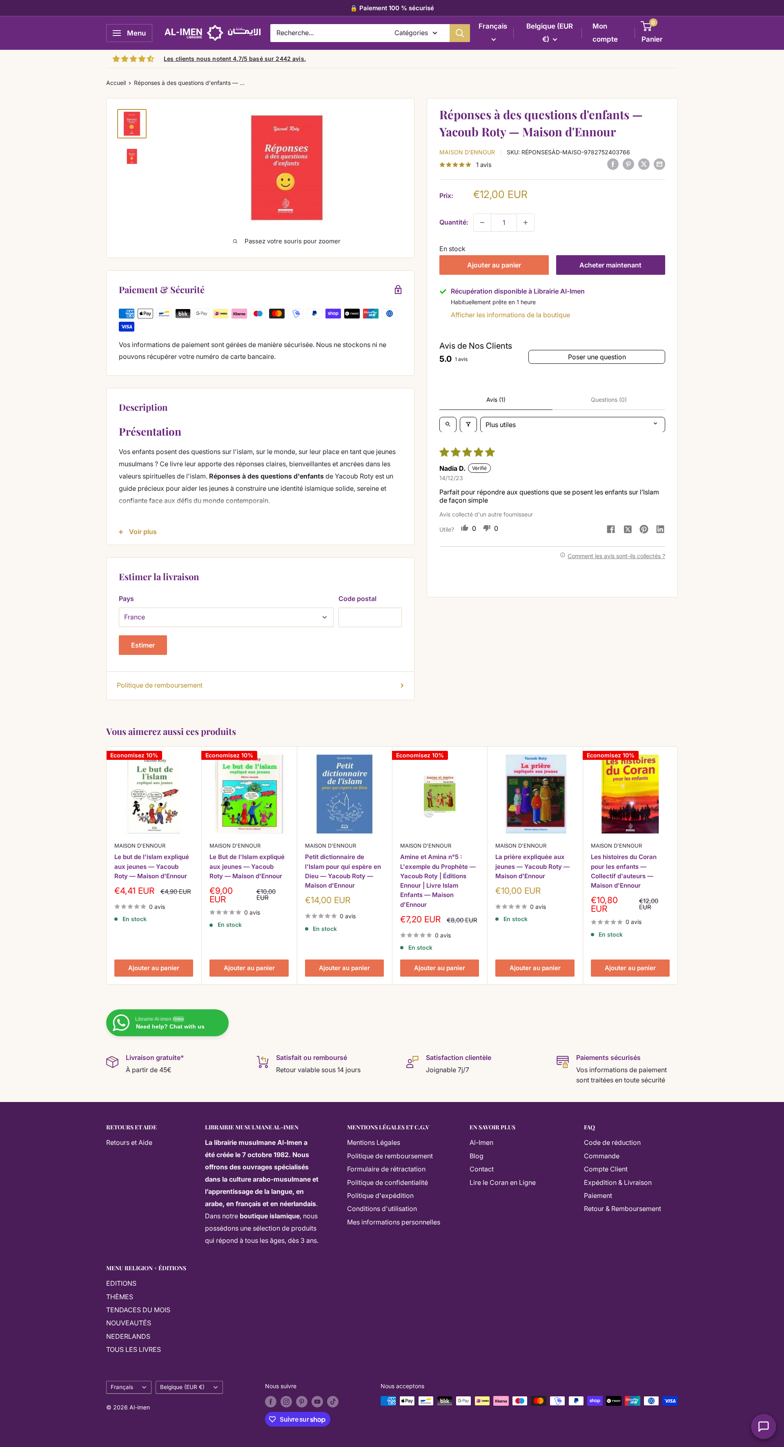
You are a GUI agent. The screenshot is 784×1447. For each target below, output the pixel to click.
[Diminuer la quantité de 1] (482, 222)
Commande (601, 1156)
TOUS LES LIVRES (133, 1349)
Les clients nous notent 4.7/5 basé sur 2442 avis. (235, 58)
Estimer (143, 645)
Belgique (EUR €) (182, 1387)
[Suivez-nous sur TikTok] (333, 1401)
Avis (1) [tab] (496, 399)
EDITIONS (121, 1283)
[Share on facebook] (611, 530)
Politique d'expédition (380, 1195)
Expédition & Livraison (618, 1182)
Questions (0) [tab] (609, 399)
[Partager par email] (659, 164)
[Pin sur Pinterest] (628, 164)
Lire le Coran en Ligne (503, 1182)
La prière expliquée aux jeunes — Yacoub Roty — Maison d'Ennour (532, 866)
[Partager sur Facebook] (613, 164)
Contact (482, 1169)
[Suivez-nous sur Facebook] (270, 1401)
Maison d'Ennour (467, 151)
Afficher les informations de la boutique (510, 315)
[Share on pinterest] (644, 530)
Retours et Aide (129, 1142)
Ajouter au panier (494, 265)
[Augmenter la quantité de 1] (525, 222)
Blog (476, 1156)
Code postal (357, 598)
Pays (126, 598)
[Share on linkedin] (660, 530)
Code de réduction (612, 1142)
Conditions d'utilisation (382, 1208)
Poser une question (597, 356)
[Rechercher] (460, 33)
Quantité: (453, 222)
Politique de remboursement (160, 685)
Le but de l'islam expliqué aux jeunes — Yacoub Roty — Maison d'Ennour (151, 866)
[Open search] (448, 424)
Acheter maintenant (610, 265)
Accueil (116, 82)
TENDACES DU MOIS (138, 1310)
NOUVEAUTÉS (128, 1323)
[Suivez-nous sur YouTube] (317, 1401)
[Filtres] (468, 424)
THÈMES (119, 1297)
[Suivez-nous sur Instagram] (286, 1401)
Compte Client (606, 1169)
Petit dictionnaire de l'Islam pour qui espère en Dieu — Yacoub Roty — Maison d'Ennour (343, 871)
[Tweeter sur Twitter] (644, 164)
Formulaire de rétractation (386, 1169)
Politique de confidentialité (387, 1182)
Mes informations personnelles (393, 1222)
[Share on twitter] (628, 530)
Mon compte (605, 32)
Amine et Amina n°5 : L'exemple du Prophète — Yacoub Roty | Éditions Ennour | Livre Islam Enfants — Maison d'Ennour (438, 880)
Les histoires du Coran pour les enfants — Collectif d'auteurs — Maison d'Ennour (624, 871)
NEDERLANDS (128, 1336)
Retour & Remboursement (622, 1208)
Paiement (598, 1195)
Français (122, 1387)
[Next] (678, 866)
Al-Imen (481, 1142)
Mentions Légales (373, 1142)
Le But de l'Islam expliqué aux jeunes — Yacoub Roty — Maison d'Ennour (247, 866)
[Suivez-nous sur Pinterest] (301, 1401)
